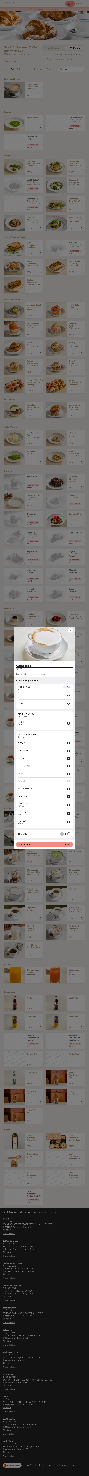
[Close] (70, 630)
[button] (44, 644)
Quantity (22, 834)
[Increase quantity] (69, 834)
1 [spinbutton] (65, 834)
